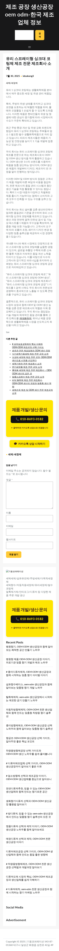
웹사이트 (11, 539)
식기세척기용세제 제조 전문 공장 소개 (30, 354)
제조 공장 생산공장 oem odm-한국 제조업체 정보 (29, 14)
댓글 (9, 480)
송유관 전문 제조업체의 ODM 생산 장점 (31, 351)
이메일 (9, 526)
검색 (40, 35)
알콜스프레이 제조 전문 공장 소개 (28, 377)
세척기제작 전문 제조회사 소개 (26, 364)
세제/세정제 (12, 83)
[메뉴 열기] (29, 47)
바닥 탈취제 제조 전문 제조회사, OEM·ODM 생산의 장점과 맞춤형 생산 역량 (31, 383)
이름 (8, 513)
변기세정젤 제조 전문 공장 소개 (27, 367)
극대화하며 (25, 318)
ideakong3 (28, 76)
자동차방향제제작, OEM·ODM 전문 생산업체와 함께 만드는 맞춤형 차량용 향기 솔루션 (29, 712)
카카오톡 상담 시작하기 (31, 444)
